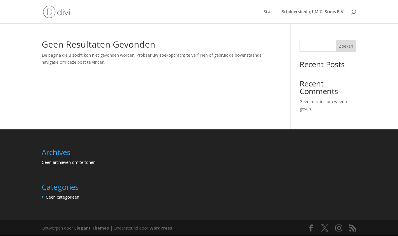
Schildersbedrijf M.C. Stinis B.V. (313, 12)
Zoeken (346, 46)
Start (268, 12)
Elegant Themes (91, 228)
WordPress (160, 228)
